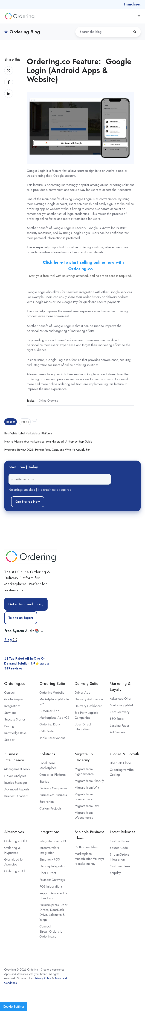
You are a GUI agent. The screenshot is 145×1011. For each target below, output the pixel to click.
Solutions (47, 754)
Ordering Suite (52, 683)
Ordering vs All (14, 871)
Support (9, 739)
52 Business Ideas (86, 847)
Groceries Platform (52, 774)
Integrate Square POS (54, 841)
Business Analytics (16, 796)
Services (10, 712)
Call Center (47, 731)
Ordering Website (52, 692)
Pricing (9, 726)
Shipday (115, 873)
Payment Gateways (52, 879)
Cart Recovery (119, 712)
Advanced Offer (121, 698)
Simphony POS (49, 859)
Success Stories (14, 719)
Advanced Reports (16, 789)
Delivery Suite (86, 683)
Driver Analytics (15, 776)
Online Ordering (48, 401)
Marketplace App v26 (54, 717)
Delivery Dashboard (88, 706)
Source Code (119, 848)
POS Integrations (50, 886)
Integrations (12, 706)
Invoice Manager (15, 782)
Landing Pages (119, 725)
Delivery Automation (89, 699)
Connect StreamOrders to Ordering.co (50, 931)
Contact (9, 692)
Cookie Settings (13, 1006)
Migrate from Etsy (87, 806)
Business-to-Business (53, 795)
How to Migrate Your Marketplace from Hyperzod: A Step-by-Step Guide (48, 442)
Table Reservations (52, 738)
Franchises (132, 4)
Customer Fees (120, 866)
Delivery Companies (53, 788)
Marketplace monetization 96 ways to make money (89, 859)
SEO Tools (117, 718)
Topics (25, 422)
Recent (10, 422)
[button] (139, 16)
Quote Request (14, 699)
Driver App (82, 692)
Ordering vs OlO (15, 841)
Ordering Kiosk (49, 724)
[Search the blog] (135, 32)
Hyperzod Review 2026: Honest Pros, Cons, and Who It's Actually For (47, 450)
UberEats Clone (120, 763)
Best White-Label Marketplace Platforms (28, 433)
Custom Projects (50, 808)
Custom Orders (120, 841)
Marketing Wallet (121, 705)
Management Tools (17, 769)
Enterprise (46, 801)
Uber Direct (47, 873)
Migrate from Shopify (89, 781)
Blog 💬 (10, 639)
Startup (44, 781)
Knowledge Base (15, 733)
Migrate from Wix (87, 787)
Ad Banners (117, 732)
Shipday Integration (52, 866)
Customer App (49, 711)
